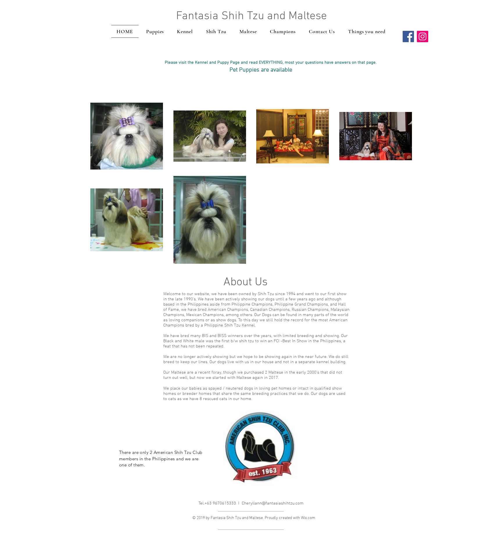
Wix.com (308, 518)
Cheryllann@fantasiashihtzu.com (273, 503)
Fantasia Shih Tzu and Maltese (251, 16)
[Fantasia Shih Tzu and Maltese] (408, 36)
